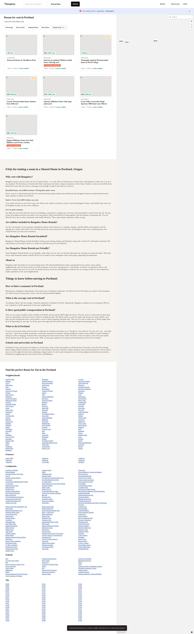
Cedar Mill (81, 404)
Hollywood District (47, 383)
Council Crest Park (11, 503)
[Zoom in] (191, 21)
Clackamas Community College (87, 568)
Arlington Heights (11, 404)
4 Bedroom (9, 460)
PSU (7, 559)
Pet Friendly (45, 462)
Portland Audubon (47, 485)
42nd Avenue (45, 385)
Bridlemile (45, 420)
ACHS (44, 566)
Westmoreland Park (47, 508)
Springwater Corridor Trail (13, 499)
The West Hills (10, 416)
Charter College (46, 574)
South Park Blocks (83, 510)
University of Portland (84, 559)
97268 (43, 613)
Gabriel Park (82, 514)
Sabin (43, 433)
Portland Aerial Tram (12, 549)
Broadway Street (83, 529)
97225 (43, 599)
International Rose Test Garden (14, 474)
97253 (80, 609)
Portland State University (49, 559)
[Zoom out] (191, 24)
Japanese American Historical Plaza (16, 537)
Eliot (43, 431)
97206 (7, 588)
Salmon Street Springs (48, 543)
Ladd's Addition (82, 535)
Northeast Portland (47, 381)
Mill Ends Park (10, 487)
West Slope (81, 408)
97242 (43, 607)
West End (81, 410)
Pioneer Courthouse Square (86, 480)
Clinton (44, 393)
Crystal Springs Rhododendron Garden (17, 482)
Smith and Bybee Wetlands (86, 512)
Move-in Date (20, 27)
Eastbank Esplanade (84, 493)
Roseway (44, 387)
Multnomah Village (11, 400)
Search (75, 4)
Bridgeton (8, 425)
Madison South (82, 435)
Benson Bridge (10, 535)
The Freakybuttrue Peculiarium (14, 497)
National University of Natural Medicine (89, 574)
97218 (7, 595)
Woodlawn (9, 435)
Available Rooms (33, 27)
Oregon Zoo (81, 470)
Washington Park (47, 474)
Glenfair (44, 439)
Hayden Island (82, 425)
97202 (80, 584)
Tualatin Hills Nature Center (50, 522)
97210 (43, 590)
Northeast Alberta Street (12, 512)
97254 (7, 611)
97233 (80, 603)
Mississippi (45, 379)
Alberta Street (10, 529)
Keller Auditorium (47, 514)
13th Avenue (9, 531)
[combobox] (35, 4)
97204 (43, 586)
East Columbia (46, 425)
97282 (80, 615)
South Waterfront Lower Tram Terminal (53, 483)
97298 (80, 620)
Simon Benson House (84, 545)
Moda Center (45, 524)
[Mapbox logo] (121, 632)
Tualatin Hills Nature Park (13, 501)
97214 (80, 592)
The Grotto (9, 480)
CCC (43, 568)
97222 (43, 597)
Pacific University (11, 566)
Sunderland (45, 437)
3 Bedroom (81, 458)
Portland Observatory (84, 547)
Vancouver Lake (46, 520)
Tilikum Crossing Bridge (13, 491)
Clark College (9, 568)
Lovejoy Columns (83, 543)
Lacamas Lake (82, 506)
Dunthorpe (9, 450)
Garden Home (46, 446)
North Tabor (45, 444)
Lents (79, 395)
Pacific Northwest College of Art (15, 564)
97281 (43, 615)
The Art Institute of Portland (14, 576)
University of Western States (50, 564)
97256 (43, 611)
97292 (43, 618)
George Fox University (48, 572)
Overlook (44, 427)
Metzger (80, 446)
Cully (7, 387)
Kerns (7, 444)
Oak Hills (81, 406)
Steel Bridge (45, 503)
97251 (7, 609)
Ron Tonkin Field (11, 524)
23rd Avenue (45, 529)
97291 (7, 618)
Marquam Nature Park (84, 499)
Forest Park (45, 416)
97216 (43, 593)
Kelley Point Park (11, 495)
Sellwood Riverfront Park (85, 495)
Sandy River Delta (47, 499)
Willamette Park (46, 518)
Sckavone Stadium (83, 526)
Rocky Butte (9, 508)
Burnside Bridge (10, 518)
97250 (80, 607)
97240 (7, 607)
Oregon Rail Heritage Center (50, 491)
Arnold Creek (82, 418)
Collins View (9, 421)
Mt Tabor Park (10, 489)
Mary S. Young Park (48, 512)
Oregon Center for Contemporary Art (16, 506)
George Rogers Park (11, 514)
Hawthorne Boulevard (84, 528)
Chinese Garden (46, 476)
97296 (43, 620)
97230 (80, 601)
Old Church (9, 539)
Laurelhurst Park (83, 487)
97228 (7, 601)
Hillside (80, 416)
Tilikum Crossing (11, 533)
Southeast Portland (47, 391)
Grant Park (45, 435)
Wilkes (7, 443)
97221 (7, 597)
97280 (7, 615)
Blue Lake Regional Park (85, 518)
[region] (138, 46)
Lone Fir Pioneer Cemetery (50, 539)
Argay (80, 437)
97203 (7, 586)
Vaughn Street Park (83, 524)
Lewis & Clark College (12, 560)
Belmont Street (10, 528)
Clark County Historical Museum (51, 493)
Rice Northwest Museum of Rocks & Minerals (91, 491)
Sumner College (83, 570)
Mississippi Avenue (47, 528)
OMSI (43, 472)
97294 (7, 620)
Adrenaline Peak (10, 522)
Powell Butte (82, 483)
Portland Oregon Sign (84, 501)
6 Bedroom (81, 460)
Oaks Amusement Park (84, 476)
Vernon (80, 433)
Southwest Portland (11, 398)
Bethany (44, 404)
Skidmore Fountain (47, 545)
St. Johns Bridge (46, 482)
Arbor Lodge (82, 423)
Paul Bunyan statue (11, 543)
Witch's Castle (46, 487)
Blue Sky (44, 495)
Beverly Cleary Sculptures (13, 541)
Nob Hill (8, 389)
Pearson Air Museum (48, 501)
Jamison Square (82, 508)
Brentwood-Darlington (84, 443)
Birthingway (9, 570)
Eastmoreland (82, 402)
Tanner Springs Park (48, 506)
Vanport (80, 448)
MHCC (8, 572)
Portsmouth (9, 429)
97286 (43, 616)
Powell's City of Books (84, 478)
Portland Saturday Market (13, 478)
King (7, 433)
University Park (46, 429)
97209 (7, 590)
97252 (43, 609)
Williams (8, 381)
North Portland (10, 379)
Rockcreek (45, 410)
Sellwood (81, 533)
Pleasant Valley (10, 441)
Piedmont (81, 427)
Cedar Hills (45, 408)
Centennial (9, 439)
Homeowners (175, 4)
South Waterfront (83, 412)
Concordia (8, 431)
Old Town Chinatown (84, 389)
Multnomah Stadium (11, 526)
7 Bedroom (9, 462)
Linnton (8, 418)
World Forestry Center (12, 485)
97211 (80, 590)
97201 (43, 584)
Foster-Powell (10, 395)
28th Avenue (9, 385)
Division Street (46, 531)
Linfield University (83, 572)
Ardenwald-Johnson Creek (49, 443)
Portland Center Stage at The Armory (52, 533)
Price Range (9, 27)
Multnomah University (84, 560)
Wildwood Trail (46, 489)
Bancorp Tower (82, 541)
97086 (7, 584)
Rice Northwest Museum (13, 493)
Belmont (80, 393)
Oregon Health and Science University (16, 574)
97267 (7, 613)
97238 (43, 605)
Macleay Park (46, 516)
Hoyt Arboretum (83, 474)
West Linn (45, 406)
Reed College (46, 560)
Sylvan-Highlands (47, 418)
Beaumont (81, 385)
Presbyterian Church (11, 547)
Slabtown (81, 414)
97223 (80, 597)
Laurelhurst (9, 412)
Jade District (81, 397)
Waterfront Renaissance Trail (14, 510)
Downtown (45, 398)
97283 (7, 616)
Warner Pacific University (49, 570)
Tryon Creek (9, 483)
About (185, 4)
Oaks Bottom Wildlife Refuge (86, 489)
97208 (80, 588)
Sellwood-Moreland (47, 397)
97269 (80, 613)
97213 (43, 592)
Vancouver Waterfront (84, 520)
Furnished (81, 462)
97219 (43, 595)
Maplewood (81, 421)
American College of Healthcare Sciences (90, 566)
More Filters (45, 27)
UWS (79, 564)
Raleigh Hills (9, 448)
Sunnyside (81, 444)
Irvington (8, 402)
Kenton (8, 427)
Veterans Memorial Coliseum (50, 526)
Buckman (44, 402)
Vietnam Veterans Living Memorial (52, 535)
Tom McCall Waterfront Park (50, 480)
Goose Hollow (82, 398)
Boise (79, 429)
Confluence (9, 520)
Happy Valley (9, 410)
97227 (80, 599)
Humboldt (81, 431)
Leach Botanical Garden (85, 485)
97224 (7, 599)
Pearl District (46, 389)
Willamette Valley (83, 531)
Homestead (45, 421)
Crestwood (81, 420)
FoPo (43, 395)
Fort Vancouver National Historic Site (53, 478)
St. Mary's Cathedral (11, 545)
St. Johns (80, 379)
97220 (80, 595)
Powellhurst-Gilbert (47, 441)
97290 (80, 616)
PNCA (80, 562)
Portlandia (81, 537)
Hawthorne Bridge (83, 497)
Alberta (8, 414)
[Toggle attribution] (192, 632)
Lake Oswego (9, 406)
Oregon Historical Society (85, 482)
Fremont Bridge (82, 516)
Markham (8, 423)
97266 (80, 611)
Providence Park (83, 522)
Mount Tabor (82, 400)
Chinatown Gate (46, 537)
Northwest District (47, 400)
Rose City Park (10, 437)
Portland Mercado (83, 549)
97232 (43, 603)
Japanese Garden (46, 470)
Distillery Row (10, 551)
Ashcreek (8, 420)
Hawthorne (81, 391)
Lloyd (7, 383)
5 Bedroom (45, 460)
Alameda (44, 412)
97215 (7, 593)
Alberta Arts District (84, 381)
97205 (80, 586)
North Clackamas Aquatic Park (51, 510)
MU (7, 562)
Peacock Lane (46, 448)
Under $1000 (9, 458)
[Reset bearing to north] (191, 27)
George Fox (45, 562)
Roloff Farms (9, 516)
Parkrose (80, 439)
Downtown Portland (11, 391)
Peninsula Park (46, 497)
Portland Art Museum (12, 470)
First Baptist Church (47, 547)
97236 (7, 605)
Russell (80, 441)
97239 (80, 605)
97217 (80, 593)
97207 (43, 588)
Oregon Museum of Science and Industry (90, 472)
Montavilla (9, 397)
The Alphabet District (48, 414)
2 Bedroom (45, 458)
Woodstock (9, 446)
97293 (80, 618)
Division (8, 393)
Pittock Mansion (10, 472)
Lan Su (8, 476)
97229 (43, 601)
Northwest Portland (83, 387)
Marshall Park (46, 423)
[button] (190, 4)
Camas (7, 408)
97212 (7, 592)
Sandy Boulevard (83, 383)
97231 (7, 603)
